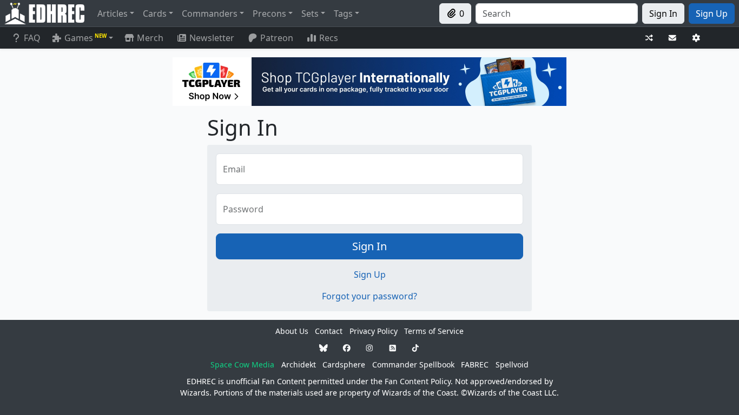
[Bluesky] (323, 347)
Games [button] (85, 38)
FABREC (475, 364)
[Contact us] (672, 38)
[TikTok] (415, 347)
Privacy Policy (373, 331)
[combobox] (557, 13)
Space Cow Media (242, 364)
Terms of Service (434, 331)
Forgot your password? (369, 296)
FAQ (32, 38)
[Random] (649, 38)
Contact (328, 331)
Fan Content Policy (418, 381)
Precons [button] (269, 13)
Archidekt (298, 364)
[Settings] (696, 38)
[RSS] (393, 347)
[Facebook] (347, 347)
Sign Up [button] (712, 13)
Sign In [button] (663, 13)
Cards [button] (155, 13)
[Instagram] (369, 347)
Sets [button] (310, 13)
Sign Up (370, 274)
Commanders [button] (209, 13)
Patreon (276, 38)
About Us (291, 331)
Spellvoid (512, 364)
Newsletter (211, 38)
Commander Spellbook (413, 364)
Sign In (369, 246)
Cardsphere (343, 364)
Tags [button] (343, 13)
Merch (149, 38)
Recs (328, 38)
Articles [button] (112, 13)
